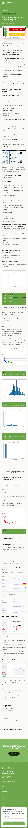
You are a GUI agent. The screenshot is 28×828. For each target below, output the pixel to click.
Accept (14, 823)
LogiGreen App (13, 549)
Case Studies (4, 791)
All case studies (5, 10)
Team (3, 796)
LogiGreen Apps (5, 793)
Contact (3, 798)
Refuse (14, 820)
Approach (4, 789)
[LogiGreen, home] (7, 2)
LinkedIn (3, 806)
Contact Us (14, 753)
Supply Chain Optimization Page (16, 572)
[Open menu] (25, 2)
